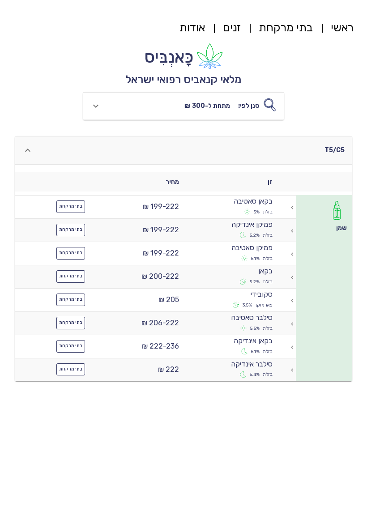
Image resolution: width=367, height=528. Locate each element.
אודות (192, 27)
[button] (183, 106)
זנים (232, 27)
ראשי (342, 27)
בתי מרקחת (286, 27)
